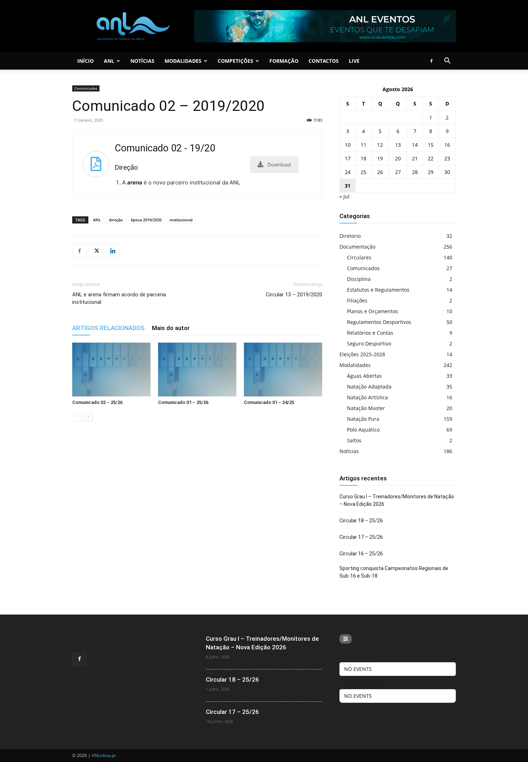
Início (85, 60)
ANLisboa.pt (104, 755)
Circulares (359, 257)
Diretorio (350, 235)
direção (116, 219)
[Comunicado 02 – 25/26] (111, 369)
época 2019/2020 (146, 219)
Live (354, 60)
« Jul (344, 196)
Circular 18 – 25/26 (361, 520)
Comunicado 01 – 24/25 (269, 402)
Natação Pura (363, 418)
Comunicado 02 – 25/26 (97, 402)
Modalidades (183, 60)
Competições (235, 60)
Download (279, 164)
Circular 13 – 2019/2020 (294, 294)
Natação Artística (367, 397)
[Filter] (345, 639)
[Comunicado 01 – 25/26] (197, 369)
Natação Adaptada (369, 386)
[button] (447, 61)
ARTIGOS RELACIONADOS (108, 327)
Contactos (324, 60)
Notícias (142, 60)
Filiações (357, 300)
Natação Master (366, 408)
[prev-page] (76, 416)
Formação (283, 60)
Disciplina (359, 279)
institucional (181, 219)
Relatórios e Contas (370, 332)
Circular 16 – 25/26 (361, 553)
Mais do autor (171, 327)
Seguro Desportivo (369, 343)
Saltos (354, 440)
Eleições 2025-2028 (362, 354)
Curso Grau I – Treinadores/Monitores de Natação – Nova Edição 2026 (396, 500)
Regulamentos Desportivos (379, 322)
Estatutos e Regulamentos (378, 289)
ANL (109, 60)
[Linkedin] (112, 251)
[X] (96, 251)
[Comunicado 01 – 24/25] (283, 369)
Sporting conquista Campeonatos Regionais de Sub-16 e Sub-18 (393, 572)
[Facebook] (431, 61)
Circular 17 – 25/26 (361, 537)
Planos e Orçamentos (372, 311)
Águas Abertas (364, 375)
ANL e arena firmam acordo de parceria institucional (119, 298)
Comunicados (85, 88)
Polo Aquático (363, 429)
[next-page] (88, 416)
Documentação (357, 246)
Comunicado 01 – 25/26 (183, 402)
